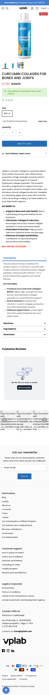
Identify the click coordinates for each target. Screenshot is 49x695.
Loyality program (10, 568)
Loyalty (5, 501)
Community (7, 533)
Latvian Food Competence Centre (18, 596)
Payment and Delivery (12, 560)
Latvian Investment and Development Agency (23, 600)
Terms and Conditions (12, 556)
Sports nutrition (16, 676)
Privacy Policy (8, 588)
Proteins (5, 676)
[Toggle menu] (3, 8)
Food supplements (9, 679)
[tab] (24, 258)
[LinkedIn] (12, 650)
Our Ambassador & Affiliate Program (19, 521)
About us (6, 505)
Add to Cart (24, 143)
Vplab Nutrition (13, 686)
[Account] (31, 8)
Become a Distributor (12, 529)
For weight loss (31, 676)
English (44, 8)
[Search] (8, 8)
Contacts (6, 509)
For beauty (23, 679)
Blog (4, 497)
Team (5, 513)
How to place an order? (13, 552)
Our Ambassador (10, 537)
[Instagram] (8, 650)
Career (5, 517)
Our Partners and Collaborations (17, 525)
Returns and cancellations (14, 572)
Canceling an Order (11, 564)
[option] (24, 35)
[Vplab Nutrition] (23, 8)
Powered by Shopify (27, 686)
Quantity (6, 127)
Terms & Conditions (11, 592)
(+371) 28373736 (9, 626)
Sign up (24, 476)
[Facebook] (3, 650)
